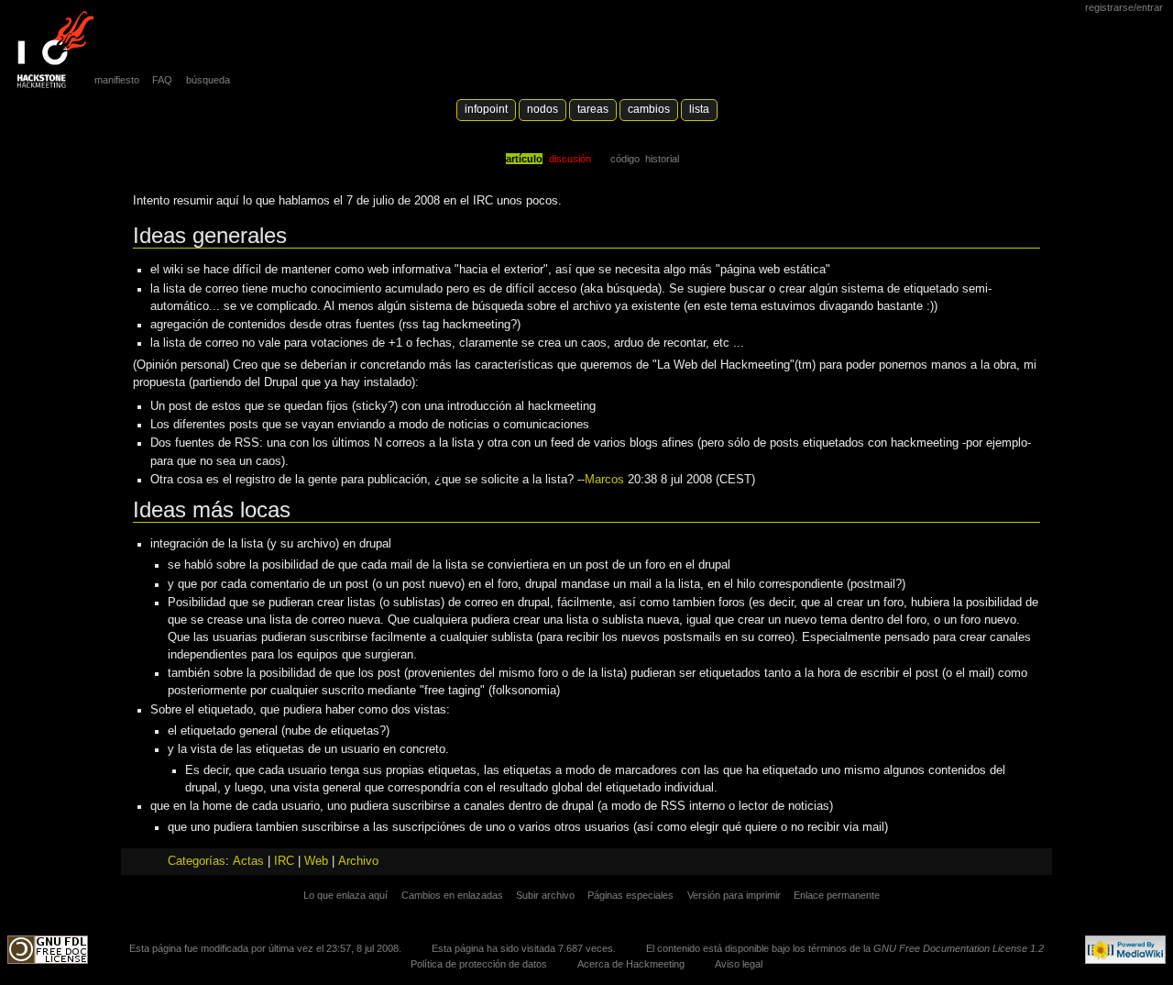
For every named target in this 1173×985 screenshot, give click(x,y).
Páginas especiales (630, 895)
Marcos (604, 479)
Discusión (570, 158)
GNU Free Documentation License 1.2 (958, 948)
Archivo (358, 861)
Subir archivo (545, 895)
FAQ (162, 79)
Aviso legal (738, 963)
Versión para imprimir (734, 895)
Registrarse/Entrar (1124, 7)
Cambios (649, 109)
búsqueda (208, 79)
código (625, 158)
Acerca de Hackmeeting (631, 963)
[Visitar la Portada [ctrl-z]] (50, 50)
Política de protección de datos (479, 963)
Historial (662, 158)
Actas (248, 861)
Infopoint (486, 109)
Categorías (196, 861)
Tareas (592, 109)
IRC (284, 861)
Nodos (542, 109)
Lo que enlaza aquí (345, 895)
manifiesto (116, 79)
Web (316, 861)
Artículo (524, 158)
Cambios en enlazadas (452, 895)
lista (699, 109)
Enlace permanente (837, 895)
